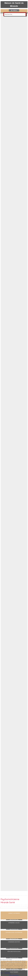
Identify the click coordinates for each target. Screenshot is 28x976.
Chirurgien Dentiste (14, 942)
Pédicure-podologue (14, 951)
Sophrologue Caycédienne (14, 932)
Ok (1, 973)
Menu (15, 10)
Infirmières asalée (14, 922)
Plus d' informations (14, 975)
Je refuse (7, 973)
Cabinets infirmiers (14, 913)
